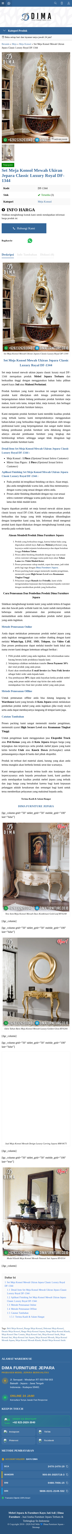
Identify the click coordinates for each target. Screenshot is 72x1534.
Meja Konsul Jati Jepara (23, 1337)
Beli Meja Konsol (15, 1328)
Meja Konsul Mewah (44, 1337)
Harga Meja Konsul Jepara (33, 1331)
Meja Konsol (45, 201)
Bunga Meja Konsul (33, 1328)
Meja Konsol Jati (33, 1334)
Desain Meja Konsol (11, 1331)
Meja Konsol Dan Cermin (13, 1334)
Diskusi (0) (47, 254)
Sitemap (36, 1527)
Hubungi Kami (25, 228)
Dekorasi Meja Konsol (53, 1328)
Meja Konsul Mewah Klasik (28, 1340)
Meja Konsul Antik (50, 1334)
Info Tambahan (27, 254)
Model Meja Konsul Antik (54, 1340)
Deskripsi (8, 254)
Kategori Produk (17, 30)
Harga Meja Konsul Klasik (58, 1331)
